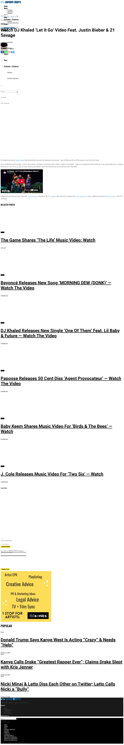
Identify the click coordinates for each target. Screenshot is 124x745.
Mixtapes (9, 13)
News (2, 632)
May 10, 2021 (4, 50)
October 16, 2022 (5, 674)
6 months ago (4, 391)
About (5, 708)
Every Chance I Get (81, 196)
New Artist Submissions (10, 737)
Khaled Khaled (19, 160)
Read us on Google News (11, 738)
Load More (4, 488)
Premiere (9, 21)
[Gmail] (9, 52)
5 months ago (4, 343)
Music (6, 8)
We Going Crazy (111, 196)
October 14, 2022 (5, 697)
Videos (2, 24)
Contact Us (7, 711)
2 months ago (4, 295)
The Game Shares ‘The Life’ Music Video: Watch (48, 240)
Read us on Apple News (10, 740)
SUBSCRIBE (6, 546)
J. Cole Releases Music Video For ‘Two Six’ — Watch (52, 474)
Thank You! (5, 569)
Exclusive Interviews (13, 22)
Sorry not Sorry (33, 196)
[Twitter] (13, 52)
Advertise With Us (9, 735)
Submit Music (7, 713)
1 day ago (3, 247)
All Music (10, 10)
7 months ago (4, 481)
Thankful (53, 196)
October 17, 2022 (5, 652)
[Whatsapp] (6, 52)
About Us (6, 732)
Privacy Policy (8, 710)
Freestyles (10, 11)
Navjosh (11, 48)
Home (6, 6)
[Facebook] (2, 52)
